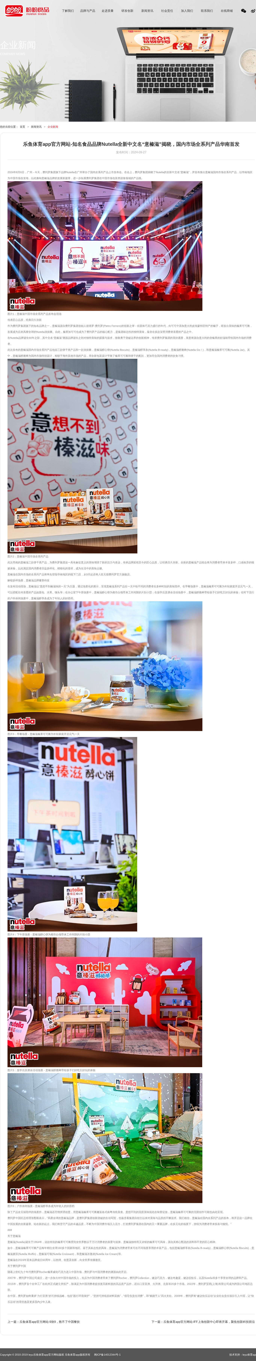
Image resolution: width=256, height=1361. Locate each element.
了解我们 (68, 10)
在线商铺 (227, 10)
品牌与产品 (87, 10)
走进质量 (108, 10)
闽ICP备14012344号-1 (107, 1354)
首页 (22, 126)
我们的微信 (244, 12)
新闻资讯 (147, 10)
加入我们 (187, 10)
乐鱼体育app (27, 13)
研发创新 (127, 10)
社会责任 (167, 10)
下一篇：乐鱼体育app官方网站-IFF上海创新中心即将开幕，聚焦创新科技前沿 (203, 1321)
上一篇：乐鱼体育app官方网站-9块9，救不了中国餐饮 (43, 1321)
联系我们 (207, 10)
